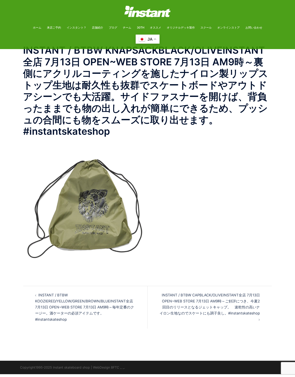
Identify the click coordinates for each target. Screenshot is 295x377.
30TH (140, 27)
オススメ (155, 27)
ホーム (37, 27)
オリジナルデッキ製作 (181, 27)
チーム (127, 27)
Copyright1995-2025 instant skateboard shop (55, 367)
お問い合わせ (253, 27)
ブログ (113, 27)
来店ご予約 (54, 27)
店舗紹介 (97, 27)
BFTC (115, 367)
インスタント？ (76, 27)
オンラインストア (228, 27)
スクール (206, 27)
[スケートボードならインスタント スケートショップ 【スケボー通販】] (147, 13)
